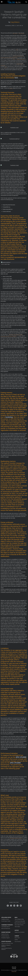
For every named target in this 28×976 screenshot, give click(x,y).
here (14, 58)
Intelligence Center (6, 917)
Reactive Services (5, 934)
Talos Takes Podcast (19, 924)
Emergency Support (5, 937)
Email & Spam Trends (5, 921)
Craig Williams (14, 22)
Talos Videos (17, 926)
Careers (16, 939)
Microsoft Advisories (5, 928)
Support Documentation (20, 932)
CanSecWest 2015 (21, 58)
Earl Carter (15, 33)
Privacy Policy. (14, 971)
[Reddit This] (17, 906)
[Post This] (11, 906)
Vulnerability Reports (5, 926)
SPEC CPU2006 (15, 763)
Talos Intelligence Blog (19, 919)
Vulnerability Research (7, 924)
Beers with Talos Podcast (20, 922)
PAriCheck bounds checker (16, 837)
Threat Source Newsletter (20, 921)
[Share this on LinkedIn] (14, 906)
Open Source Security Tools (7, 943)
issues (10, 88)
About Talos (17, 937)
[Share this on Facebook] (8, 906)
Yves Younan (21, 33)
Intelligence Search (5, 919)
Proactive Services (5, 935)
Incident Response (5, 932)
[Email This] (21, 906)
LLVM (17, 49)
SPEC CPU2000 (21, 757)
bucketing (9, 417)
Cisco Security (18, 941)
